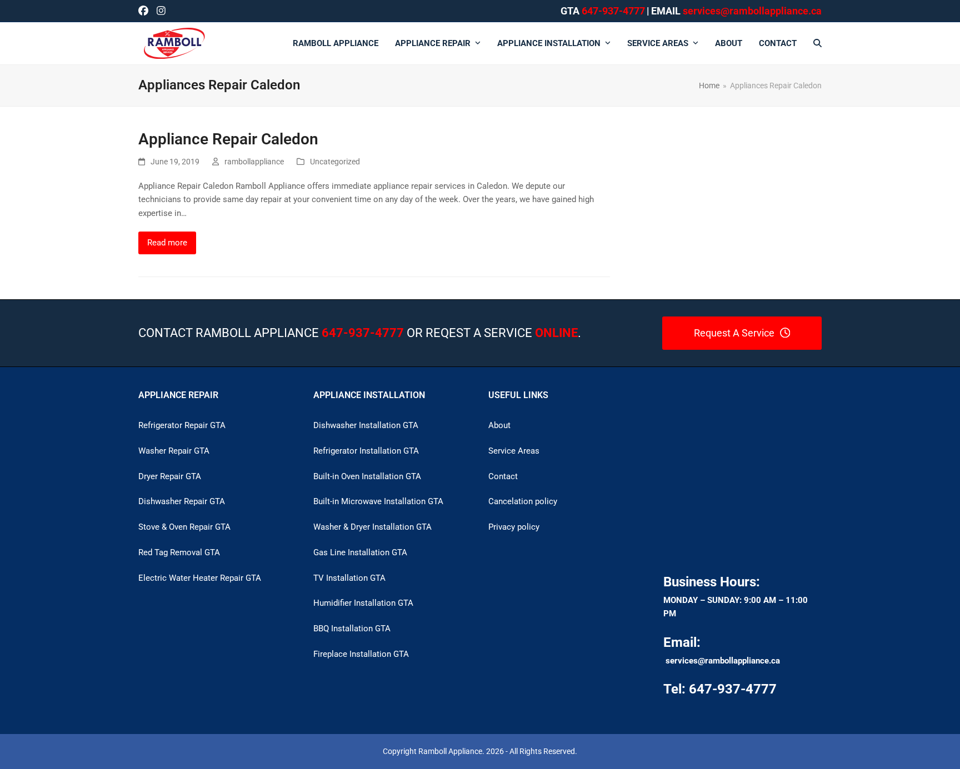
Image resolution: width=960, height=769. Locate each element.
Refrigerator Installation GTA (366, 451)
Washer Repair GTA (173, 451)
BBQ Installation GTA (352, 629)
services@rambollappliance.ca (723, 661)
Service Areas (513, 451)
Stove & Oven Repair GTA (184, 527)
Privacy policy (513, 527)
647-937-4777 (613, 11)
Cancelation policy (522, 501)
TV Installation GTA (349, 578)
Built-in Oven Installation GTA (367, 476)
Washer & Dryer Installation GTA (372, 527)
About (499, 425)
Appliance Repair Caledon (228, 139)
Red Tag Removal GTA (179, 552)
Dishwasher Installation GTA (365, 425)
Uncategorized (335, 161)
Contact (503, 476)
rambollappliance (254, 161)
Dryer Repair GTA (169, 476)
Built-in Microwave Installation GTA (378, 501)
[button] (817, 43)
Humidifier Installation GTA (363, 603)
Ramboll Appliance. (451, 751)
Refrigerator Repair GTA (182, 425)
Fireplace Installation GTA (361, 654)
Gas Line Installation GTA (360, 552)
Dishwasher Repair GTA (181, 501)
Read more (167, 243)
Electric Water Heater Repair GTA (199, 578)
